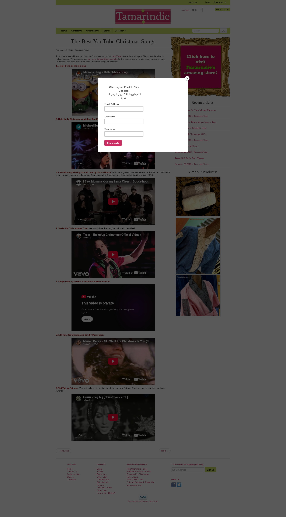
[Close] (187, 78)
